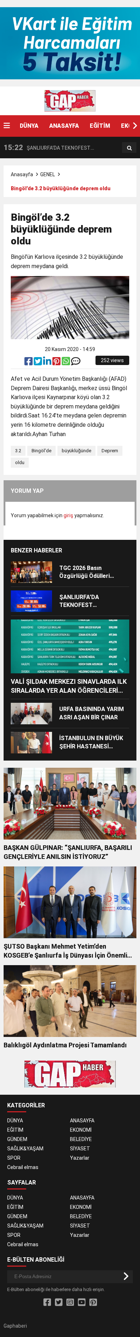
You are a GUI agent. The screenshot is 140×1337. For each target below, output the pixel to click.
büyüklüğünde (76, 450)
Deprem (110, 450)
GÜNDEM (17, 1139)
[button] (134, 126)
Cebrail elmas (22, 1167)
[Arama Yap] (129, 148)
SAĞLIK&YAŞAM (25, 1148)
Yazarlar (79, 1158)
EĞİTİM (100, 125)
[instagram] (70, 1303)
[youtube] (81, 1303)
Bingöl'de (41, 450)
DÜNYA (29, 125)
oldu (19, 462)
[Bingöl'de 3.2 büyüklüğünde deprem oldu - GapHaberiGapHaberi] (70, 100)
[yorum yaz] (75, 363)
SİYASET (80, 1148)
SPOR (13, 1158)
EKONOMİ (81, 1130)
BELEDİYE (81, 1139)
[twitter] (38, 363)
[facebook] (29, 363)
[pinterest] (57, 363)
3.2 (18, 450)
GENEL (47, 174)
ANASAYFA (64, 125)
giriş (68, 515)
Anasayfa (22, 174)
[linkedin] (47, 363)
